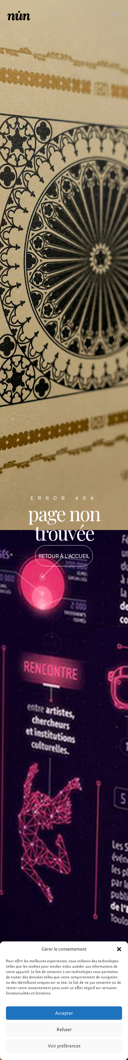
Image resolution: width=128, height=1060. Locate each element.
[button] (119, 949)
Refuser (64, 1029)
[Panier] (88, 15)
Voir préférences (64, 1046)
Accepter (64, 1013)
